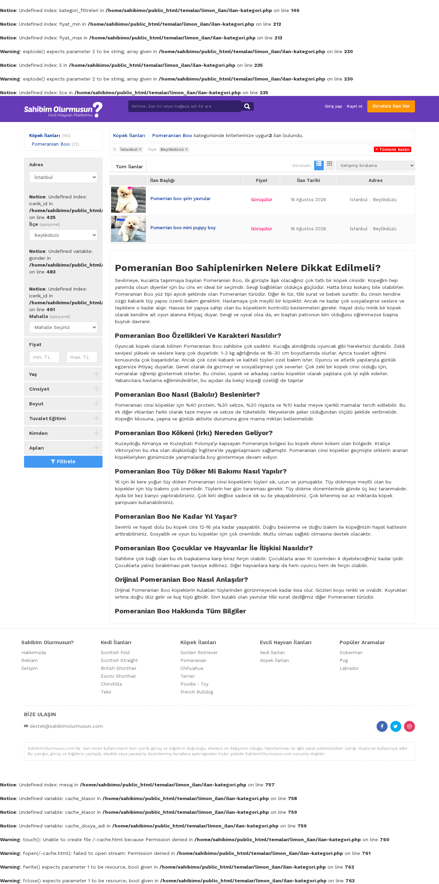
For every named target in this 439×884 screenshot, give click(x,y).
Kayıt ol (355, 106)
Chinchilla (111, 684)
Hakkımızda (33, 652)
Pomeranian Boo (51, 144)
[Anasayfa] (63, 108)
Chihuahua (191, 668)
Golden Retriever (199, 652)
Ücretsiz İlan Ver (391, 106)
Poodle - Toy (194, 684)
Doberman (351, 652)
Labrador (349, 668)
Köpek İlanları (44, 135)
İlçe (44, 224)
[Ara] (247, 106)
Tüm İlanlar (129, 166)
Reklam (29, 660)
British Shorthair (119, 668)
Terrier (187, 676)
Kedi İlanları (272, 652)
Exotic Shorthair (118, 676)
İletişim (29, 668)
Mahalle (49, 316)
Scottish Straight (119, 660)
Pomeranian (193, 660)
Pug (344, 660)
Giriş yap (333, 106)
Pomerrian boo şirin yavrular (180, 198)
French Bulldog (196, 692)
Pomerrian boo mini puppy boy (183, 227)
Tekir (106, 692)
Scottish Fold (115, 652)
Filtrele (66, 461)
